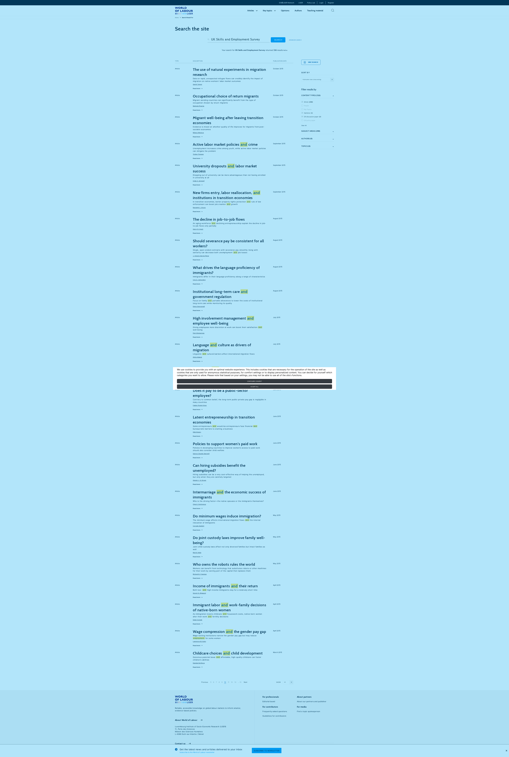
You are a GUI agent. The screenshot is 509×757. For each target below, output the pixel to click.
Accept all (255, 386)
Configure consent (254, 381)
